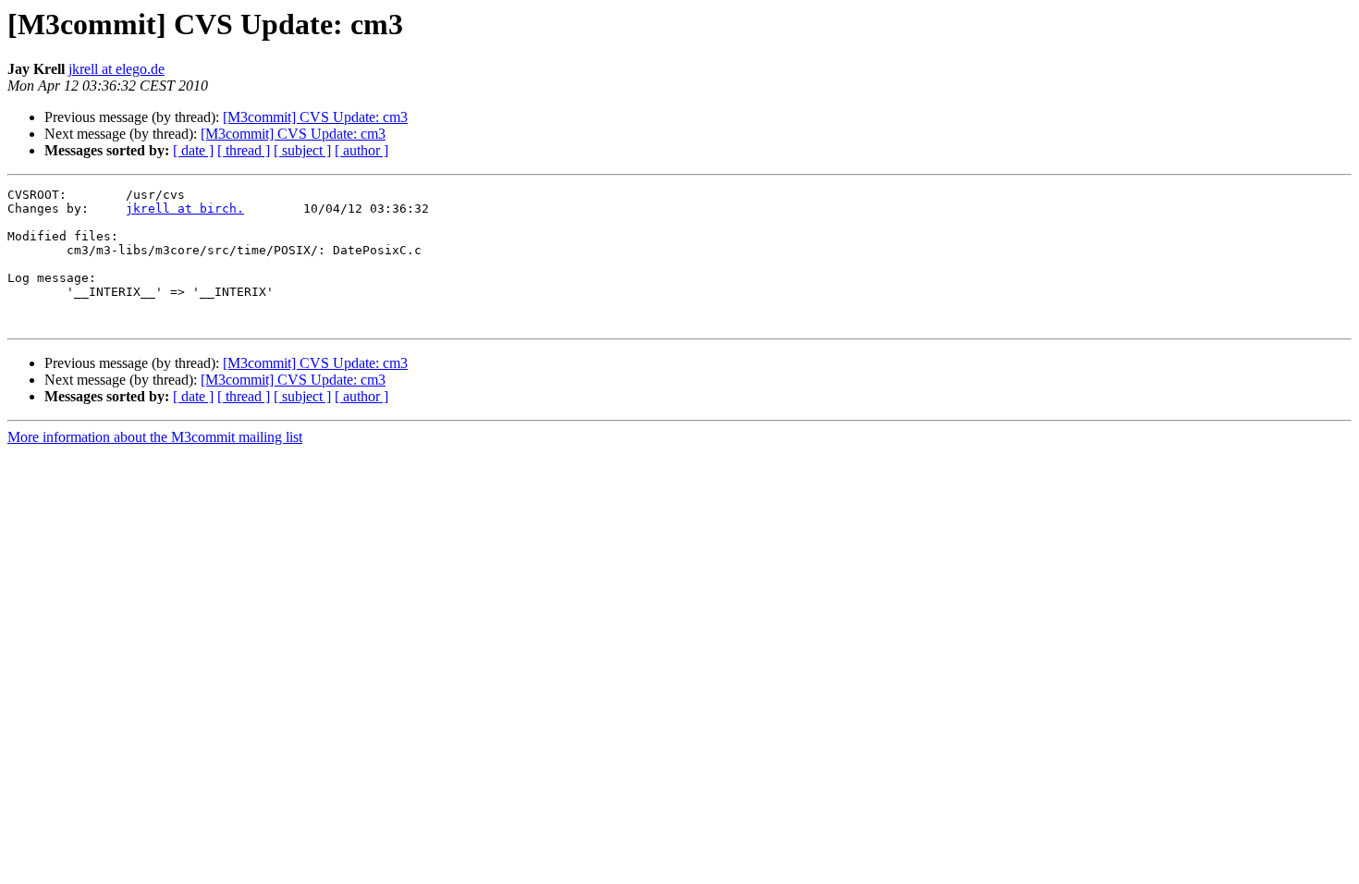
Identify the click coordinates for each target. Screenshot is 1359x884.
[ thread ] (243, 150)
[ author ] (361, 150)
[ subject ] (302, 150)
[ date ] (193, 150)
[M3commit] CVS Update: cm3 (315, 117)
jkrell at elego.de (116, 69)
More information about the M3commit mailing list (154, 437)
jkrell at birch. (185, 208)
